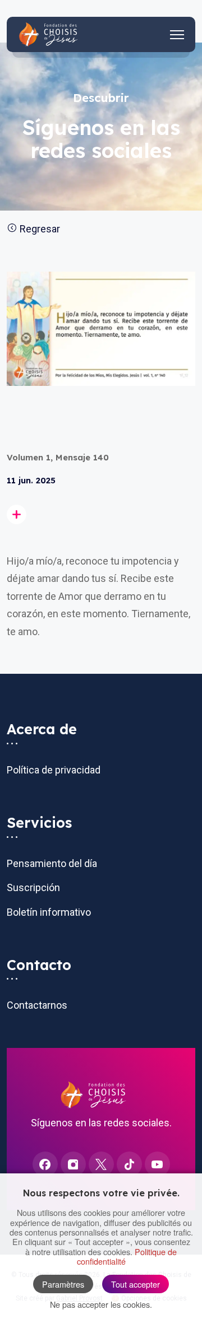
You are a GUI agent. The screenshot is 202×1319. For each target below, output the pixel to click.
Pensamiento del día (52, 863)
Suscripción (33, 887)
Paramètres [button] (63, 1284)
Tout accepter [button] (135, 1284)
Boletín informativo (49, 912)
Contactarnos (37, 1005)
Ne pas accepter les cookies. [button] (101, 1304)
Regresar (38, 229)
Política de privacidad (53, 770)
